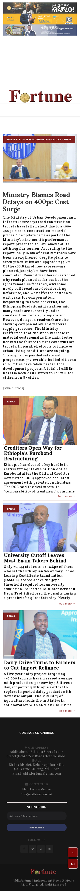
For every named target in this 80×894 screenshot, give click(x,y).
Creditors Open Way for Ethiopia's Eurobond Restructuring (33, 454)
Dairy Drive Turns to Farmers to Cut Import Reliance (39, 666)
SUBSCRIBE (36, 828)
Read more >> (66, 497)
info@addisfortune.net (36, 795)
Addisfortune (22, 882)
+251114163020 (40, 790)
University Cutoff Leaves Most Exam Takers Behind (35, 559)
